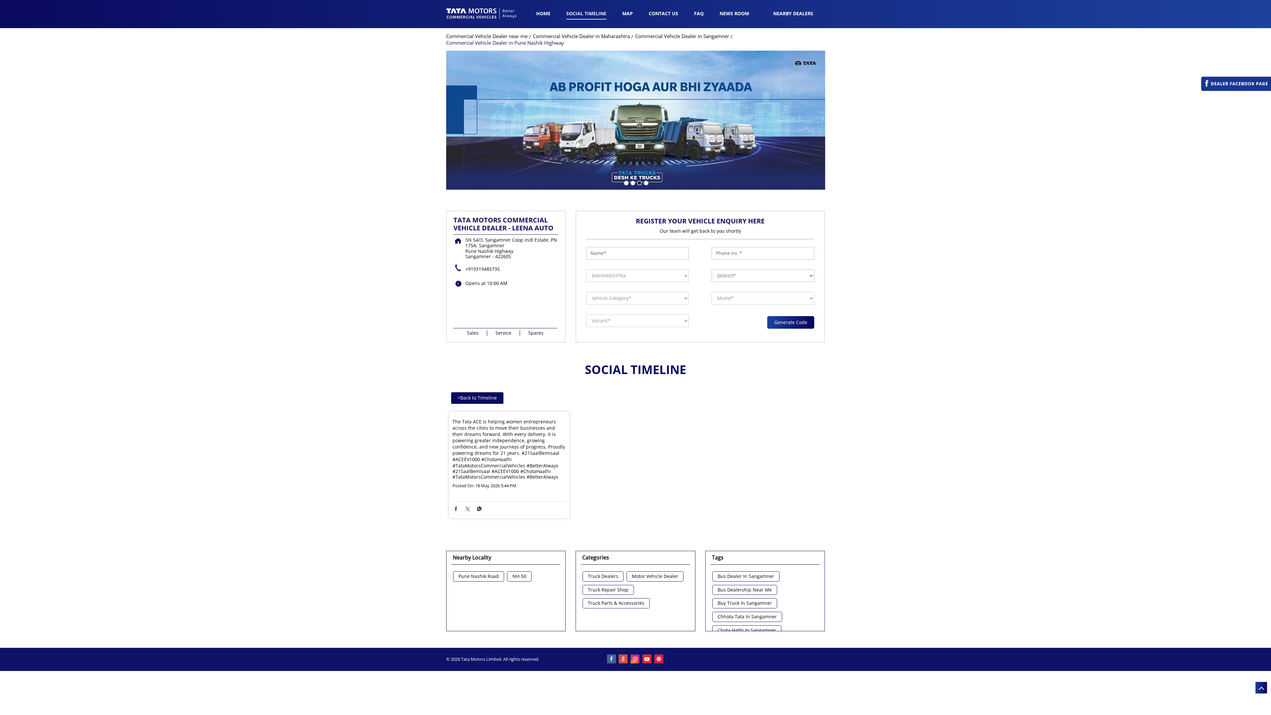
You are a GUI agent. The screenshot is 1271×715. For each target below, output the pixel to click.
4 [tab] (645, 182)
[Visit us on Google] (624, 659)
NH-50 (519, 576)
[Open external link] (1236, 89)
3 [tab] (638, 182)
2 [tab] (632, 182)
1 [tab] (625, 182)
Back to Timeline (477, 398)
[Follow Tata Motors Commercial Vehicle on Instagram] (635, 659)
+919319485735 (482, 269)
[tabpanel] (635, 120)
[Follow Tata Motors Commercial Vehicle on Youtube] (647, 659)
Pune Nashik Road (478, 576)
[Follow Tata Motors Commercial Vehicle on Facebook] (612, 659)
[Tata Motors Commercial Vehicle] (481, 14)
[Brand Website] (659, 659)
